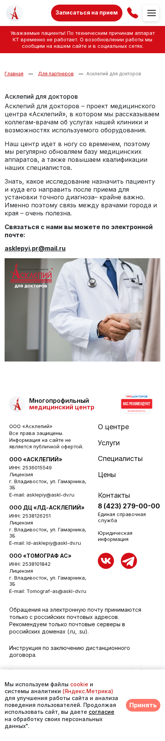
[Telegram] (129, 561)
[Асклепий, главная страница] (14, 13)
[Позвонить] (132, 12)
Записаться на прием (87, 12)
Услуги (109, 443)
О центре (113, 427)
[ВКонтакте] (106, 561)
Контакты (114, 495)
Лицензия (21, 474)
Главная (14, 74)
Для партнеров (56, 74)
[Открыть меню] (151, 13)
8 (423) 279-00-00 (129, 506)
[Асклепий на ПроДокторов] (136, 404)
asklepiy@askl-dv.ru (50, 495)
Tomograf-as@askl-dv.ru (56, 591)
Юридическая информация (115, 536)
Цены (107, 475)
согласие (101, 711)
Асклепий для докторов (113, 74)
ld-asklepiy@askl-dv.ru (53, 543)
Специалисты (120, 459)
